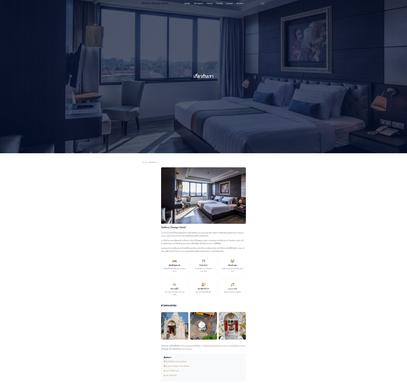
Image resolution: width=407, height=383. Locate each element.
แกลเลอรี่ (229, 3)
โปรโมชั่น (219, 3)
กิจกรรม (209, 3)
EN (263, 3)
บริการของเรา (198, 3)
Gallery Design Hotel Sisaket (177, 366)
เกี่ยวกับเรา (240, 3)
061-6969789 (171, 375)
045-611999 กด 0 (172, 371)
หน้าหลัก (187, 3)
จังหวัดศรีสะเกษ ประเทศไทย (175, 361)
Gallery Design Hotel (155, 3)
